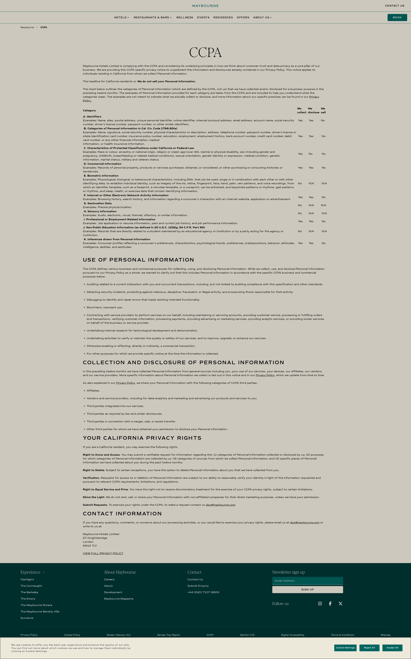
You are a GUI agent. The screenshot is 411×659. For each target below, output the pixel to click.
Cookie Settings (345, 647)
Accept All (392, 647)
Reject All (369, 647)
